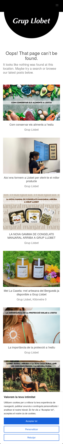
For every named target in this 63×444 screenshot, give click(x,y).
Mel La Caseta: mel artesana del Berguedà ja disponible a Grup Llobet (31, 292)
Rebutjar (31, 437)
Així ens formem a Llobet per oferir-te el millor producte (31, 179)
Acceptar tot (31, 421)
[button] (59, 3)
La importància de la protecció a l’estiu (31, 347)
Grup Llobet (31, 129)
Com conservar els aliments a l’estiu (31, 124)
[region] (31, 418)
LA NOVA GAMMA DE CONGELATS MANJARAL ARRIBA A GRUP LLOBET (31, 235)
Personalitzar (31, 429)
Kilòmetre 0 (39, 299)
